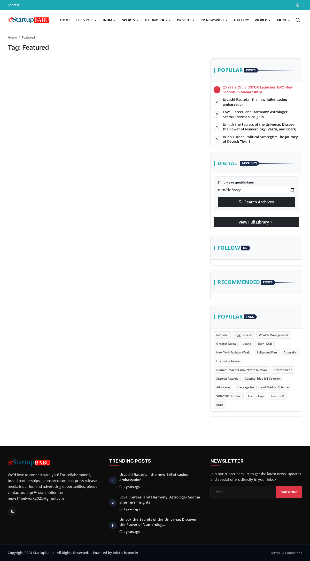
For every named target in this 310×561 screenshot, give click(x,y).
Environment (283, 370)
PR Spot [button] (184, 20)
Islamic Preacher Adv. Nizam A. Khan (241, 370)
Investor (222, 335)
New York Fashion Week (233, 352)
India (219, 405)
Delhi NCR (265, 344)
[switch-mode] (298, 5)
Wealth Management (273, 335)
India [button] (108, 20)
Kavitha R (277, 396)
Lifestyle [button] (84, 20)
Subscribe (289, 492)
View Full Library (256, 222)
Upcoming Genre (228, 361)
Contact (13, 5)
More (282, 20)
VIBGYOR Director (228, 396)
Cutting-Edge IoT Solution (263, 379)
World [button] (261, 20)
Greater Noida (226, 344)
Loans (247, 344)
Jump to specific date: (236, 182)
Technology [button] (156, 20)
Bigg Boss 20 (243, 335)
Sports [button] (128, 20)
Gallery (241, 20)
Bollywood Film (266, 352)
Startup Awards (227, 379)
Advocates (223, 387)
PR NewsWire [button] (213, 20)
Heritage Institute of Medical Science (263, 387)
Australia (290, 352)
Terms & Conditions (286, 553)
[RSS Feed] (12, 511)
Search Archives (256, 202)
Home (65, 20)
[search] (297, 20)
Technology (256, 396)
